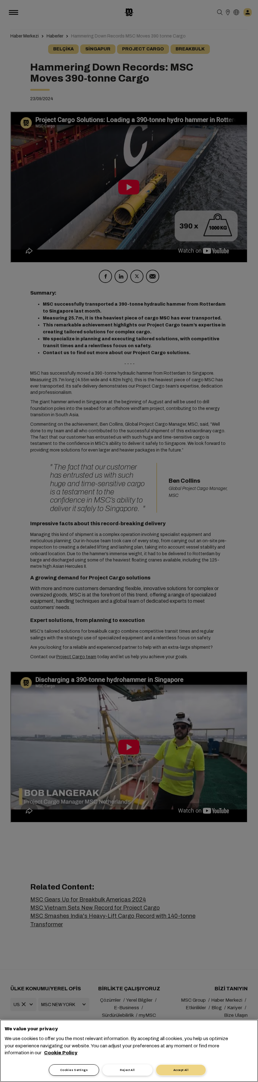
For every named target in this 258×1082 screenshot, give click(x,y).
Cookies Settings (74, 1070)
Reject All (127, 1070)
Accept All (181, 1070)
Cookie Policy (60, 1052)
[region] (129, 1051)
